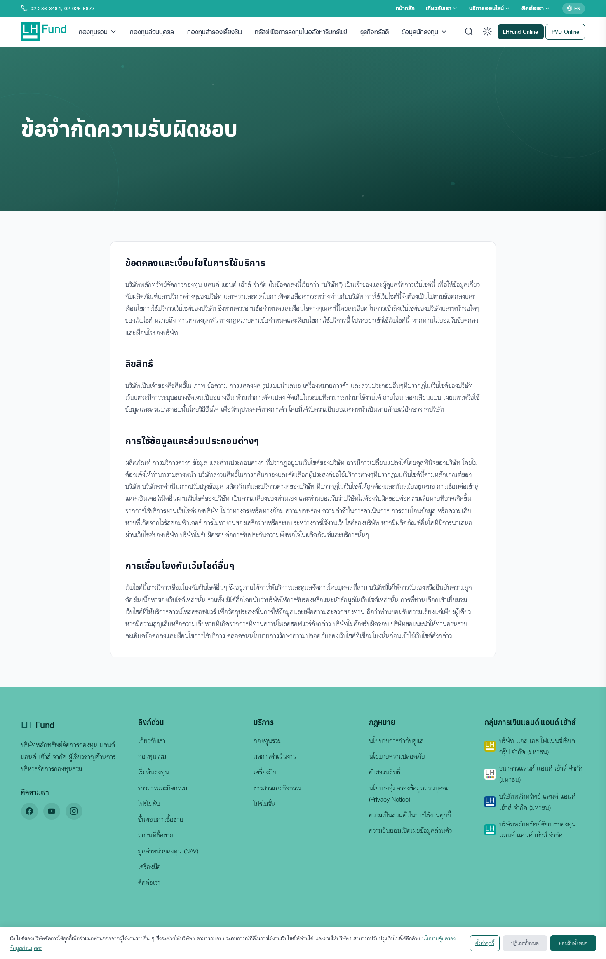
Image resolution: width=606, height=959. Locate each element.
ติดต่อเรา (532, 8)
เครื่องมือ (149, 867)
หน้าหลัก (405, 8)
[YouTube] (51, 811)
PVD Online (565, 31)
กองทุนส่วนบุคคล (152, 31)
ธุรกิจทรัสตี (374, 31)
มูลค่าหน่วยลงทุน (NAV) (168, 851)
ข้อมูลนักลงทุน (420, 31)
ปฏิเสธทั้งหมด (525, 943)
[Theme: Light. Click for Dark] (487, 31)
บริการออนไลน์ (486, 8)
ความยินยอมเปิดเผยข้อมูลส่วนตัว (410, 830)
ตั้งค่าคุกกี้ (484, 943)
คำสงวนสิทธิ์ (384, 772)
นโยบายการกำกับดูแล (396, 741)
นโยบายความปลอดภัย (397, 756)
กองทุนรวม (93, 31)
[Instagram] (74, 811)
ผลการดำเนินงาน (275, 756)
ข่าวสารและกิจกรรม (162, 788)
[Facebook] (29, 811)
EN (577, 8)
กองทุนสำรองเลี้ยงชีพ (214, 31)
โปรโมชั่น (149, 804)
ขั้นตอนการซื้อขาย (160, 819)
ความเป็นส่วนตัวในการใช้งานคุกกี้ (410, 815)
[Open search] (468, 31)
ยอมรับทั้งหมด (573, 943)
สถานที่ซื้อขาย (156, 835)
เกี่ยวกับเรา (438, 8)
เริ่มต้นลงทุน (153, 772)
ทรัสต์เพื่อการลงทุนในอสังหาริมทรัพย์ (301, 31)
